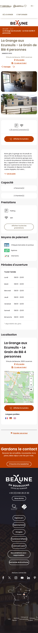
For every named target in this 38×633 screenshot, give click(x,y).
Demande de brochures (18, 562)
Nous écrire (19, 498)
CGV (9, 619)
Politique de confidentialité (23, 618)
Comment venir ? (19, 546)
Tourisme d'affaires (19, 539)
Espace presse (19, 525)
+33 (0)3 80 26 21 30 (19, 493)
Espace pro (19, 518)
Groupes (19, 532)
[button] (32, 6)
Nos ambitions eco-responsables (19, 554)
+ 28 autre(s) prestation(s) (19, 130)
